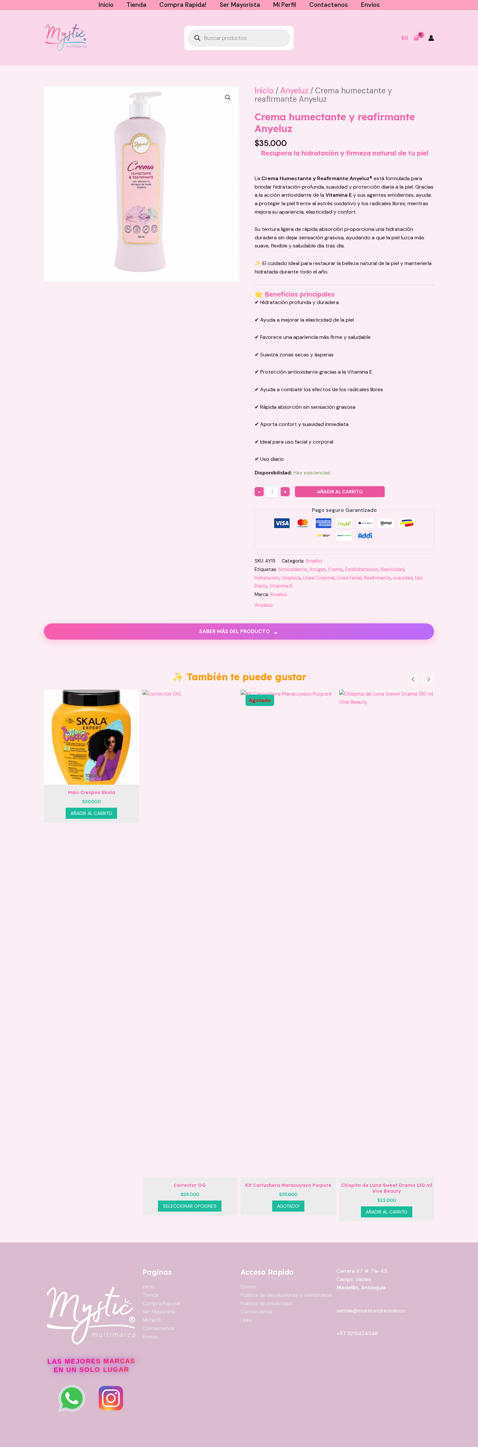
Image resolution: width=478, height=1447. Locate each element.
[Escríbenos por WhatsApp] (72, 1398)
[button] (228, 97)
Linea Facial (349, 578)
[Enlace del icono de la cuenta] (431, 38)
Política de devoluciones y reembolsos (286, 1295)
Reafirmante (377, 578)
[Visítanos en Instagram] (111, 1398)
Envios (370, 5)
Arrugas (317, 569)
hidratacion (267, 578)
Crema (335, 569)
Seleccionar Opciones (114, 1206)
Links (246, 1320)
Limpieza (291, 578)
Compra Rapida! (182, 5)
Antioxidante (292, 569)
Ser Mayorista (239, 5)
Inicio (106, 5)
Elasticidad (392, 569)
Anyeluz (294, 91)
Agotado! (213, 1206)
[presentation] (413, 679)
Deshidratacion (361, 569)
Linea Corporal (319, 578)
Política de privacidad (266, 1303)
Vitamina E (281, 586)
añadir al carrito (340, 492)
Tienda (136, 5)
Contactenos (328, 5)
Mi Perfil (284, 5)
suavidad (403, 578)
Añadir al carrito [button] (311, 1212)
